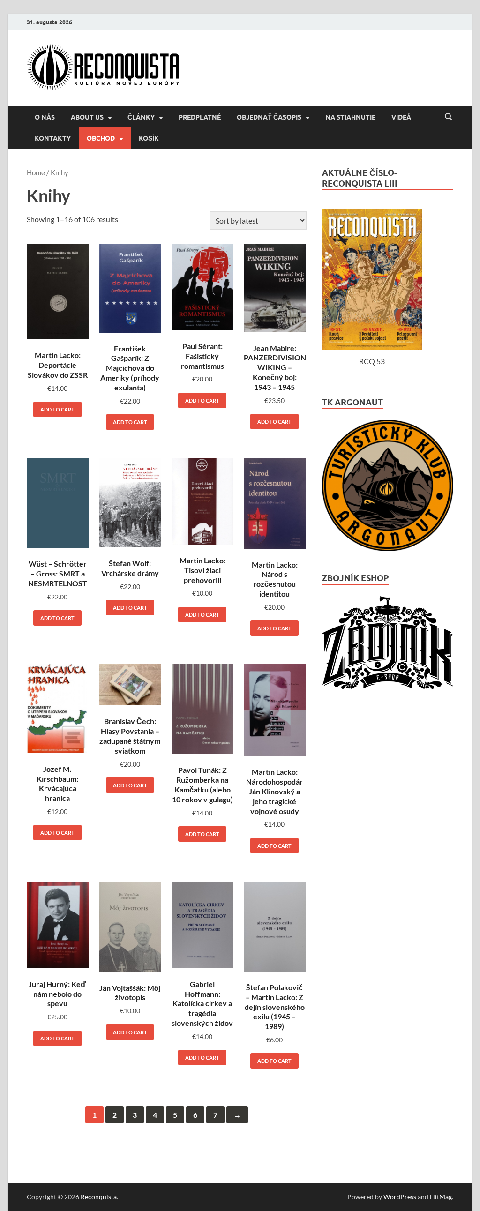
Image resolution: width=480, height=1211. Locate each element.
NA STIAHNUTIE (350, 117)
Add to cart (57, 409)
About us (87, 117)
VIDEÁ (401, 117)
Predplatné (200, 117)
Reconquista (99, 1197)
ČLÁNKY (141, 117)
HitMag (441, 1197)
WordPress (399, 1197)
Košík (149, 138)
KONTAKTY (53, 138)
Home (36, 172)
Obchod (101, 138)
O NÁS (45, 117)
